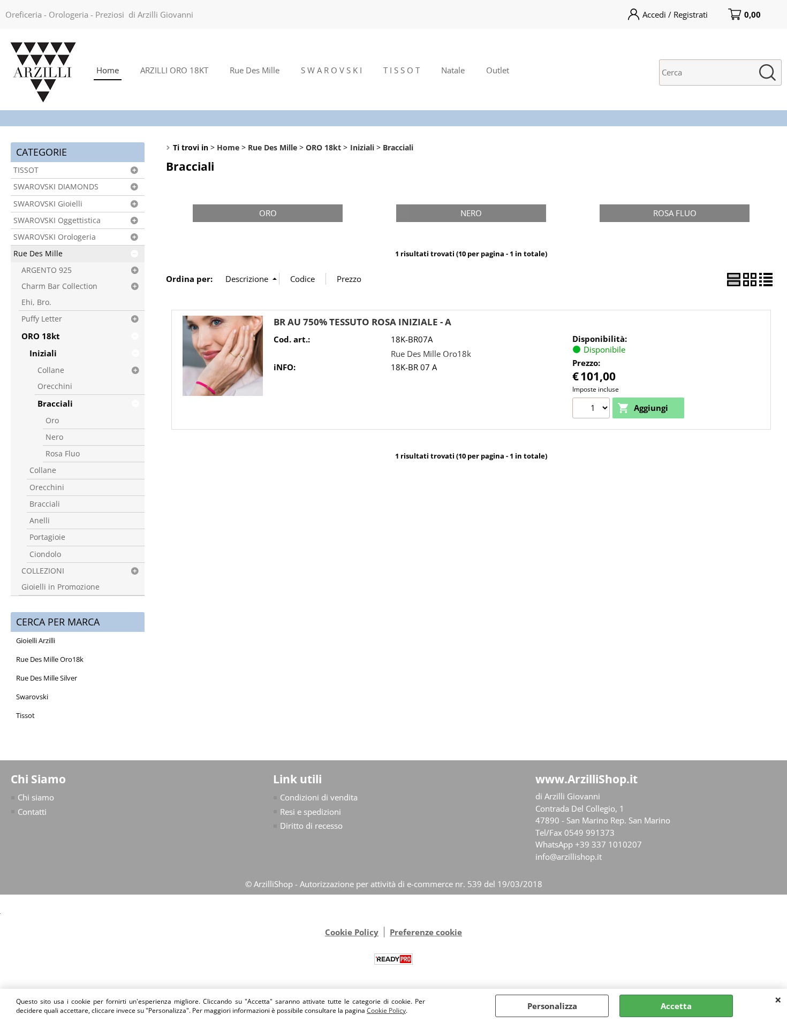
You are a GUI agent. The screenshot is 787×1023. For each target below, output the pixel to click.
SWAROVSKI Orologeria (54, 237)
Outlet (497, 70)
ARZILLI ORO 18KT (174, 70)
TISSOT (26, 170)
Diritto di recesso (311, 825)
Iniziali (43, 353)
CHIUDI (778, 999)
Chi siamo (36, 797)
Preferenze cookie (426, 932)
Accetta (676, 1006)
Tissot (25, 715)
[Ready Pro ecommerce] (393, 959)
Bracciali (55, 403)
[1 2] (592, 409)
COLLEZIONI (42, 571)
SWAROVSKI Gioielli (47, 204)
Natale (453, 70)
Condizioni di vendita (319, 797)
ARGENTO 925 (46, 270)
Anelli (39, 520)
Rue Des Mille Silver (46, 678)
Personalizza (552, 1006)
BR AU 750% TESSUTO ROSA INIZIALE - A (362, 322)
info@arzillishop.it (568, 856)
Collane (50, 370)
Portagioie (47, 537)
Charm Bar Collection (59, 286)
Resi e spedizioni (310, 811)
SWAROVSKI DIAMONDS (56, 187)
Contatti (32, 811)
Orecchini (54, 386)
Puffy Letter (41, 319)
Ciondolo (45, 554)
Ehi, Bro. (36, 302)
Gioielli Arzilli (35, 640)
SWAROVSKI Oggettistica (57, 220)
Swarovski (32, 696)
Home (107, 70)
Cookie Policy (386, 1010)
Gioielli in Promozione (60, 587)
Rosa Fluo (63, 454)
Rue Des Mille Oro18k (50, 659)
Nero (54, 437)
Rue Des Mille (254, 70)
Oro (52, 420)
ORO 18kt (40, 336)
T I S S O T (401, 70)
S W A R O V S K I (331, 70)
